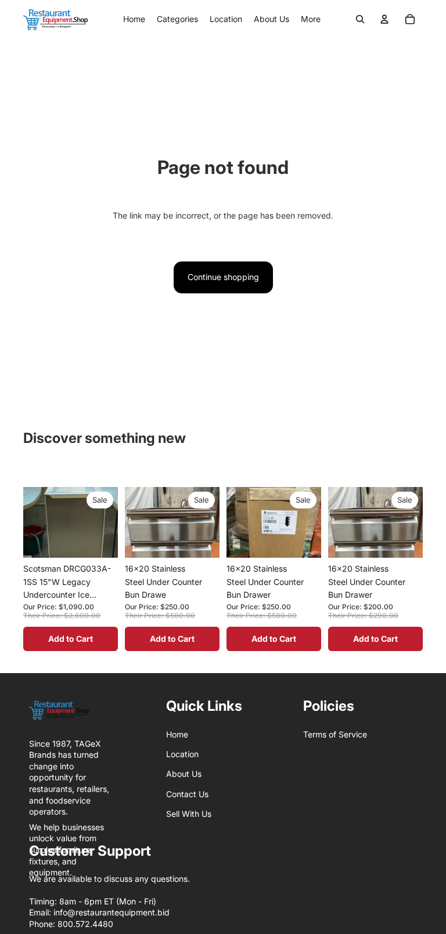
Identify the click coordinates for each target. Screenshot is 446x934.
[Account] (384, 19)
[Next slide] (105, 549)
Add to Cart (70, 639)
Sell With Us (188, 814)
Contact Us (187, 794)
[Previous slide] (36, 549)
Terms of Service (335, 734)
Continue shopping (223, 277)
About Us (184, 774)
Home (177, 734)
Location (182, 754)
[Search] (360, 19)
